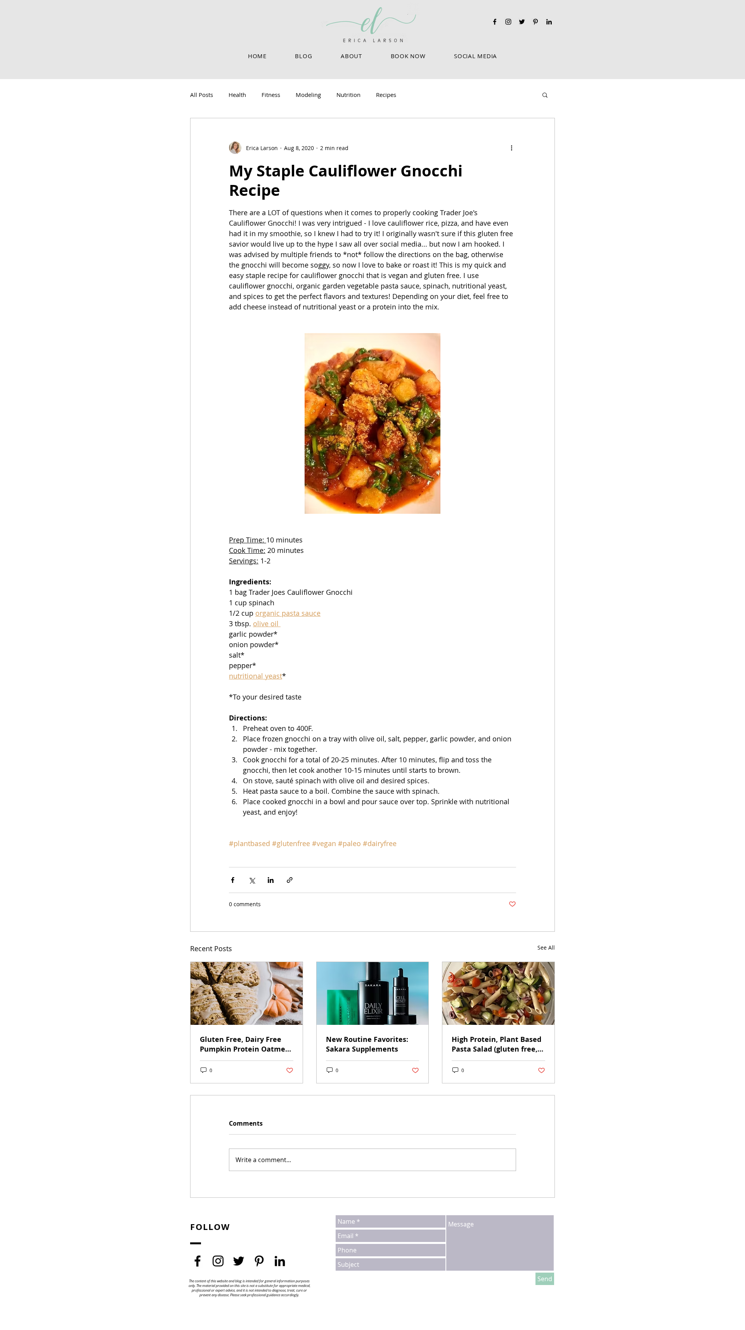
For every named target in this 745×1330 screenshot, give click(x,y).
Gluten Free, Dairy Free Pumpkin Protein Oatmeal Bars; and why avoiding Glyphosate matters (246, 1044)
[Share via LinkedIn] (270, 880)
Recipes (386, 94)
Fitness (271, 94)
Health (237, 94)
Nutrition (348, 94)
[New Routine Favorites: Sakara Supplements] (373, 993)
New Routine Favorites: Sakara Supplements (367, 1044)
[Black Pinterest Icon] (535, 22)
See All (546, 947)
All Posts (201, 94)
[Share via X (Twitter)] (251, 880)
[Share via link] (289, 880)
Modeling (308, 94)
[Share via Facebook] (232, 880)
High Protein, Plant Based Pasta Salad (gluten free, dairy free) (496, 1044)
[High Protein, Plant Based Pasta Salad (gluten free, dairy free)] (498, 993)
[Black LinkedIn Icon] (549, 22)
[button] (351, 56)
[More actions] (511, 147)
